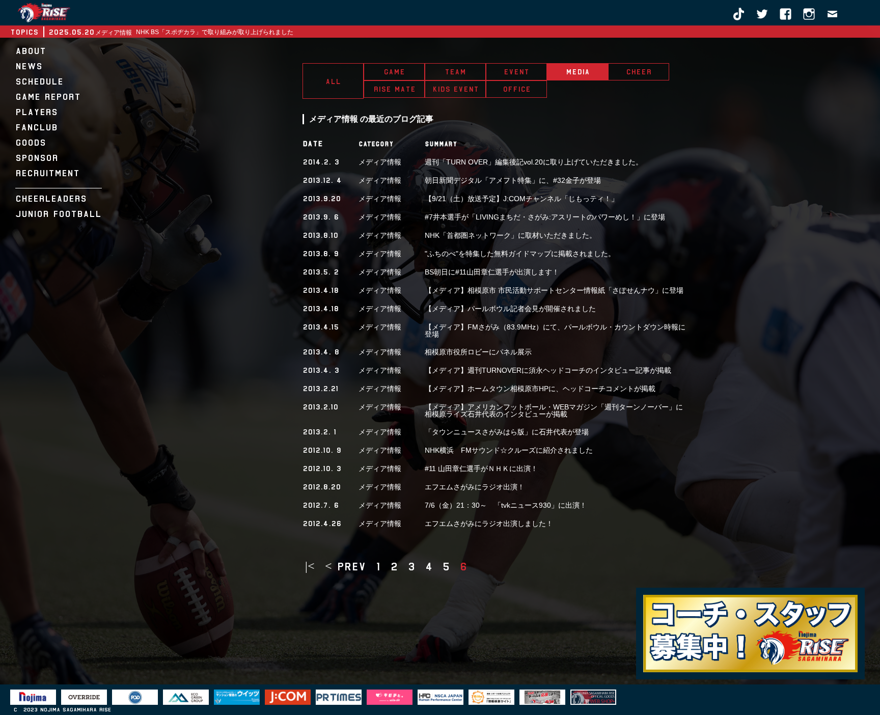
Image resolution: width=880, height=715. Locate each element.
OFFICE (517, 89)
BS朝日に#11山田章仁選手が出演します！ (492, 272)
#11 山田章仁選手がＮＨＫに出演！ (481, 468)
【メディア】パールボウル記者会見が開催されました (510, 309)
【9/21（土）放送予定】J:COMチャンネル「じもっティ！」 (521, 199)
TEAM (455, 72)
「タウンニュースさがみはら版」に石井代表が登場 (507, 432)
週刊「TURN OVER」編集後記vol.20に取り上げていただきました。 (534, 162)
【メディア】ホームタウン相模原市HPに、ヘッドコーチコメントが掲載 (540, 388)
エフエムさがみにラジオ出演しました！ (489, 523)
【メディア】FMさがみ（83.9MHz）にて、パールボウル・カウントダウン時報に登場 (555, 330)
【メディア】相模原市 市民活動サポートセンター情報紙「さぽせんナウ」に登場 (554, 290)
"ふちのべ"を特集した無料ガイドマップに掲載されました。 (520, 254)
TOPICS (24, 32)
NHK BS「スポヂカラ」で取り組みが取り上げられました (214, 32)
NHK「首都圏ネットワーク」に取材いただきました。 (510, 235)
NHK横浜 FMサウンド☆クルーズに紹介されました (509, 450)
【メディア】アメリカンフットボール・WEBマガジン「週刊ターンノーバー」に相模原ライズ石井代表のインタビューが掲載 (554, 410)
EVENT (516, 72)
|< (310, 567)
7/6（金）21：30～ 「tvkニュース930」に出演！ (506, 505)
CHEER (638, 72)
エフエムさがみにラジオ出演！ (475, 487)
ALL (333, 81)
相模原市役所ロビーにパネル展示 (478, 352)
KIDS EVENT (455, 89)
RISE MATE (394, 89)
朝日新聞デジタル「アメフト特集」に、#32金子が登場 (513, 180)
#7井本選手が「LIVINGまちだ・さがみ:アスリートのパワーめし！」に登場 (545, 217)
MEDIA (578, 72)
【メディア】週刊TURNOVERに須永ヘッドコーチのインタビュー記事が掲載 (548, 370)
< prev (345, 567)
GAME (394, 72)
